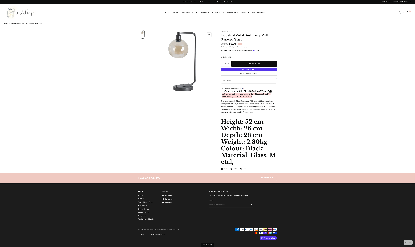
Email (211, 200)
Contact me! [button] (267, 178)
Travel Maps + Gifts (188, 12)
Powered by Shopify (173, 229)
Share (225, 169)
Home (167, 12)
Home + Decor (217, 12)
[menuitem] (167, 12)
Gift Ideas (203, 12)
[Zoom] (209, 34)
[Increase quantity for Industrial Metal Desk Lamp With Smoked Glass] (228, 64)
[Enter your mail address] (251, 204)
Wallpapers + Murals (259, 12)
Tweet (235, 169)
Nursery (244, 12)
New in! (175, 12)
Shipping (231, 47)
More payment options (248, 74)
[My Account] (404, 12)
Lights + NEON (232, 12)
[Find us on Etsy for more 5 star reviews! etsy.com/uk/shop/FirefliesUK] (207, 2)
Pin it (244, 169)
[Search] (400, 12)
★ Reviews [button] (207, 245)
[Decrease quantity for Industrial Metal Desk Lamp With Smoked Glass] (222, 64)
